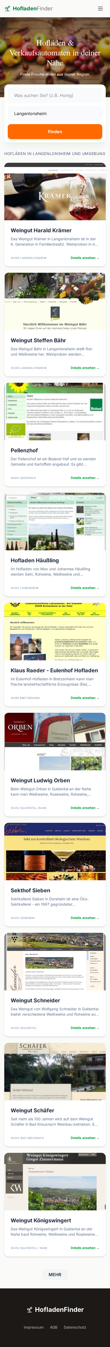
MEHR (55, 1274)
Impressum (34, 1327)
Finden (55, 131)
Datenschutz (75, 1327)
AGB (53, 1327)
